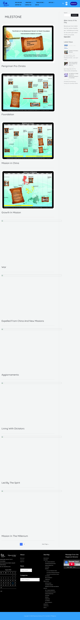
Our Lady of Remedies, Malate (52, 570)
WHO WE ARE (46, 558)
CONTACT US (46, 605)
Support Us (22, 561)
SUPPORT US (46, 604)
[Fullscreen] (78, 567)
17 (1, 582)
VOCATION (47, 567)
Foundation (8, 114)
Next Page (45, 544)
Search (65, 12)
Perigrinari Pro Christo (14, 66)
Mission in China (10, 163)
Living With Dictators (13, 428)
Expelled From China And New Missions (23, 320)
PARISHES (47, 597)
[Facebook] (66, 3)
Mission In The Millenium (15, 535)
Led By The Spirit (11, 482)
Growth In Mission (11, 212)
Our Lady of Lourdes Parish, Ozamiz (53, 574)
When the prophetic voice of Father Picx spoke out (73, 64)
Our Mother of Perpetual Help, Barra (53, 572)
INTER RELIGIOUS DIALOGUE (50, 563)
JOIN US (45, 607)
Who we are (22, 558)
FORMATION (47, 579)
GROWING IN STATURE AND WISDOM (52, 586)
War (4, 267)
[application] (32, 2)
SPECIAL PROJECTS (48, 577)
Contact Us (22, 559)
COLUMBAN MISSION (49, 584)
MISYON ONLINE (48, 583)
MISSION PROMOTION (49, 565)
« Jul (1, 591)
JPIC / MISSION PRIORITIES (50, 561)
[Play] (65, 567)
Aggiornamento (10, 374)
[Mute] (76, 567)
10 (1, 580)
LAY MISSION (47, 575)
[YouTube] (66, 5)
